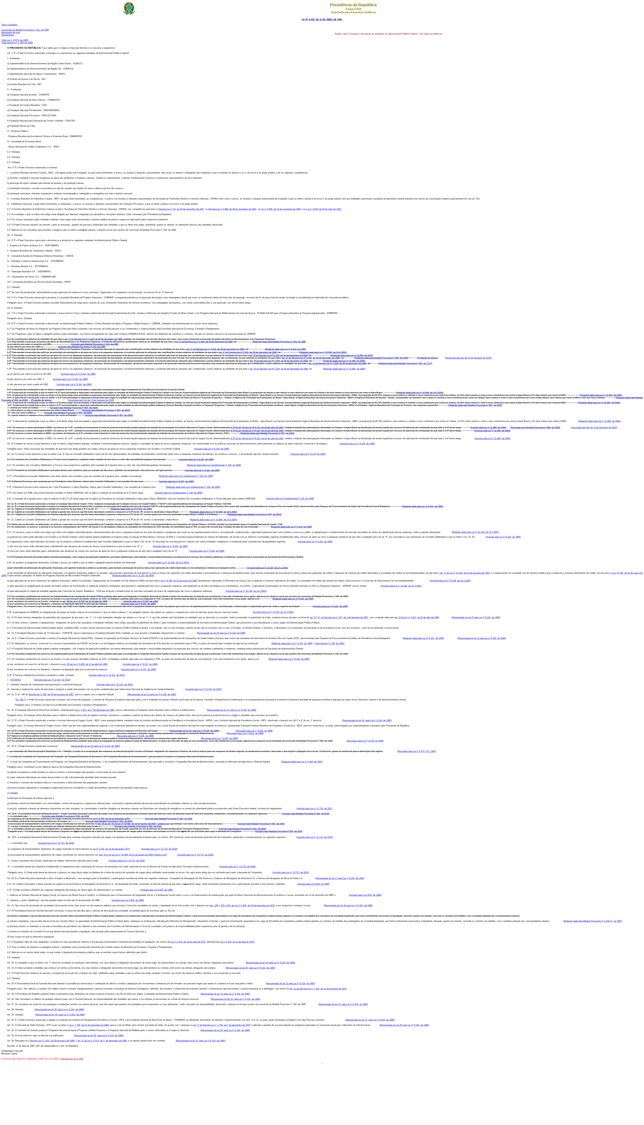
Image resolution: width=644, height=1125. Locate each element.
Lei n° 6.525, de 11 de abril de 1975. (237, 942)
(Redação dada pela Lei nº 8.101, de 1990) (422, 506)
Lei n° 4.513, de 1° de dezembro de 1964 (94, 710)
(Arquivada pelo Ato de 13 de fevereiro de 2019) (91, 400)
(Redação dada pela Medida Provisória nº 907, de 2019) (475, 405)
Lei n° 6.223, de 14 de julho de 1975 (188, 942)
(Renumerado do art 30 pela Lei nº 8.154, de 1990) (98, 1035)
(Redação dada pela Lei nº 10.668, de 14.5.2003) (322, 352)
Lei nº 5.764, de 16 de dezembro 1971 (111, 818)
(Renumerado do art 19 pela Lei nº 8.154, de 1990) (270, 962)
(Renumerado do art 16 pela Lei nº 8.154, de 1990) (95, 746)
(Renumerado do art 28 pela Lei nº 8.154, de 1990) (404, 1025)
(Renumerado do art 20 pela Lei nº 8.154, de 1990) (250, 968)
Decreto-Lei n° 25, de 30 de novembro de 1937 (181, 209)
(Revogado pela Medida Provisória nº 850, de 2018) (535, 427)
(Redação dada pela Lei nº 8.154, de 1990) (285, 349)
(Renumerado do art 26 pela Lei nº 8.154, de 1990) (60, 1014)
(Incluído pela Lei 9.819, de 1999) (313, 884)
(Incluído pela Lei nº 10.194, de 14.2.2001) (168, 562)
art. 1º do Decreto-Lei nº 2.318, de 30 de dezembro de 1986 (204, 341)
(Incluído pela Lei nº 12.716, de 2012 (314, 808)
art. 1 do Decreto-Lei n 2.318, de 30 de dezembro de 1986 (278, 355)
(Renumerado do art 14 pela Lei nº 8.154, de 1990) (367, 720)
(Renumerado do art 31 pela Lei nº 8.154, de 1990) (200, 1040)
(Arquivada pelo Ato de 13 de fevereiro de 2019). (468, 358)
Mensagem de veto (10, 32)
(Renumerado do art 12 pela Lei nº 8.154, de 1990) (151, 694)
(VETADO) (15, 680)
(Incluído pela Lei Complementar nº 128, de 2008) (178, 493)
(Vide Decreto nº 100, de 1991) (329, 643)
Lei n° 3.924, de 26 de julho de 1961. (324, 209)
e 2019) (405, 363)
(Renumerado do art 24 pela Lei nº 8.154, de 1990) (343, 1004)
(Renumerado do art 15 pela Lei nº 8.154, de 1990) (194, 731)
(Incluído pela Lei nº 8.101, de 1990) (140, 601)
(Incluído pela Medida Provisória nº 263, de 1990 (94, 344)
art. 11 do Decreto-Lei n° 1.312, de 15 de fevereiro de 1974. (318, 988)
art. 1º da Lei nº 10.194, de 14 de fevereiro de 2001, (465, 573)
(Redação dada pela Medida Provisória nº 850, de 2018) (381, 358)
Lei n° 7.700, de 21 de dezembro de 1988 (89, 1025)
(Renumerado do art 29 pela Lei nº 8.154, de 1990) (225, 1030)
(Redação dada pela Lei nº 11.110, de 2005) (133, 575)
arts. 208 (214, 905)
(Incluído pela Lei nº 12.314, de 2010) (107, 675)
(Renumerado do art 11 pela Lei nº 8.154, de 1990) (481, 638)
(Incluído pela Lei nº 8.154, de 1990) (78, 374)
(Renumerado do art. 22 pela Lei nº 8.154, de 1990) (225, 994)
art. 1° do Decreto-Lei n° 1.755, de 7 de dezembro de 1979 (221, 1025)
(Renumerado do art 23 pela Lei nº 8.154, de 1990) (235, 999)
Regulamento (7, 35)
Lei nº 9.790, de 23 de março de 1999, (179, 580)
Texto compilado (9, 24)
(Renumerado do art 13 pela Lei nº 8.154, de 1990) (231, 710)
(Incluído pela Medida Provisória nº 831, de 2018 (305, 813)
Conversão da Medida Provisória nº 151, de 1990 (25, 30)
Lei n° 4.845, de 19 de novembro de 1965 (281, 209)
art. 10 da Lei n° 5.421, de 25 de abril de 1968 (417, 617)
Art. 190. (20, 699)
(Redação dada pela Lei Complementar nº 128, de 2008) (214, 465)
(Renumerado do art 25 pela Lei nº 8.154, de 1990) (59, 1009)
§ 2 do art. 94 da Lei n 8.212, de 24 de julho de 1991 (257, 427)
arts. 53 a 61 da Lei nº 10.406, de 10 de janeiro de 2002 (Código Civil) (133, 855)
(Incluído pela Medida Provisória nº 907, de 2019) (74, 407)
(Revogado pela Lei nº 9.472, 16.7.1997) (416, 751)
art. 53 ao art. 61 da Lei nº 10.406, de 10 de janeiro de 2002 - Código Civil (133, 824)
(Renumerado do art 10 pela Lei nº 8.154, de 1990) (221, 633)
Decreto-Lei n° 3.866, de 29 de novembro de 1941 (232, 209)
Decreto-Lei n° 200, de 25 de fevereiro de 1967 (51, 694)
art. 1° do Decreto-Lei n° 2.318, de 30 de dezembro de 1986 (93, 339)
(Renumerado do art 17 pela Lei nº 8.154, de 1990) (339, 878)
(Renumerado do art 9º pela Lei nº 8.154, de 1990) (476, 617)
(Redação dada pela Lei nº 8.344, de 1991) (302, 761)
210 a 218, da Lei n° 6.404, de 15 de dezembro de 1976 (248, 905)
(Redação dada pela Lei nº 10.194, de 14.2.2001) (475, 532)
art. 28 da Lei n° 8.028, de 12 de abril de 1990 (85, 601)
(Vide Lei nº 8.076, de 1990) (14, 40)
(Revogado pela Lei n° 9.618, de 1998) (254, 731)
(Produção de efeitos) (427, 358)
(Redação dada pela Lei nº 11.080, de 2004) (352, 355)
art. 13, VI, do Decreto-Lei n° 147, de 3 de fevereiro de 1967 (339, 617)
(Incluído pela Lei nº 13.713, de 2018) (314, 837)
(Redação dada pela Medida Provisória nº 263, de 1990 (279, 341)
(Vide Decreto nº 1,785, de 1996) (17, 42)
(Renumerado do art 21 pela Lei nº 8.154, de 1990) (290, 983)
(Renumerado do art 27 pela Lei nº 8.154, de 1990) (370, 1020)
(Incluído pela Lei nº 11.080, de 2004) (488, 427)
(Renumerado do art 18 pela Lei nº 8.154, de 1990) (348, 905)
